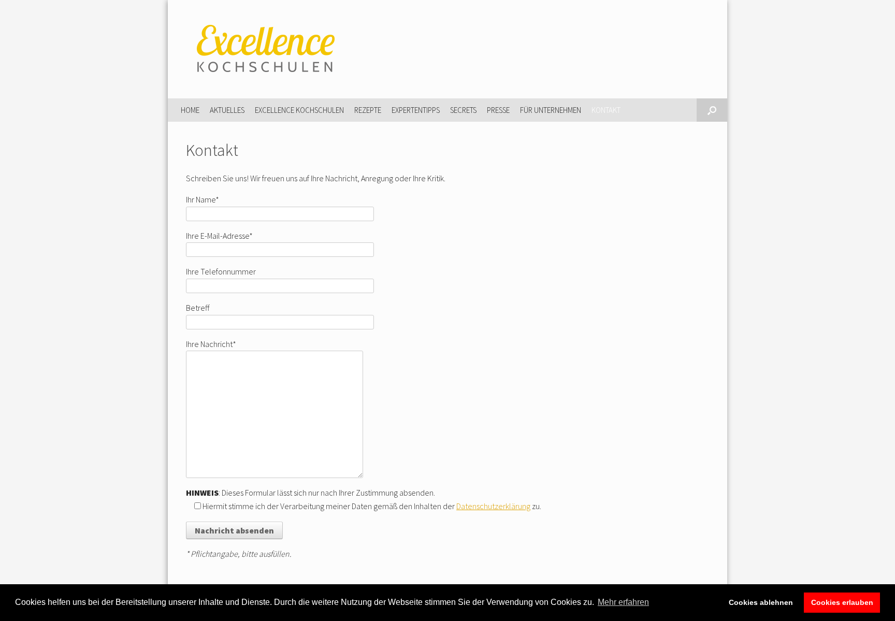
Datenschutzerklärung (493, 506)
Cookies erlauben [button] (842, 602)
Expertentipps (416, 110)
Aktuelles (227, 110)
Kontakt (605, 110)
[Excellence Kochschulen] (263, 49)
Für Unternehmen (550, 110)
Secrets (463, 110)
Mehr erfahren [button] (623, 602)
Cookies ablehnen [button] (761, 602)
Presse (498, 110)
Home (190, 110)
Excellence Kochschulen (299, 110)
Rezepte (367, 110)
